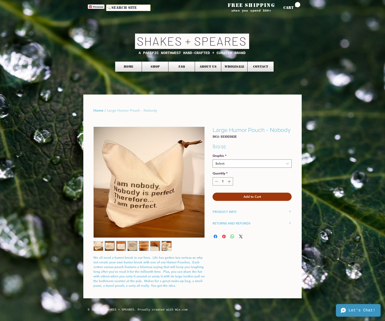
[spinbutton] (223, 181)
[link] (291, 6)
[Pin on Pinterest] (224, 236)
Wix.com (181, 309)
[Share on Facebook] (215, 236)
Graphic (219, 156)
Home (98, 110)
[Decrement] (216, 181)
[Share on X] (241, 236)
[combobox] (252, 163)
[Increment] (229, 181)
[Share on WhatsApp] (232, 236)
